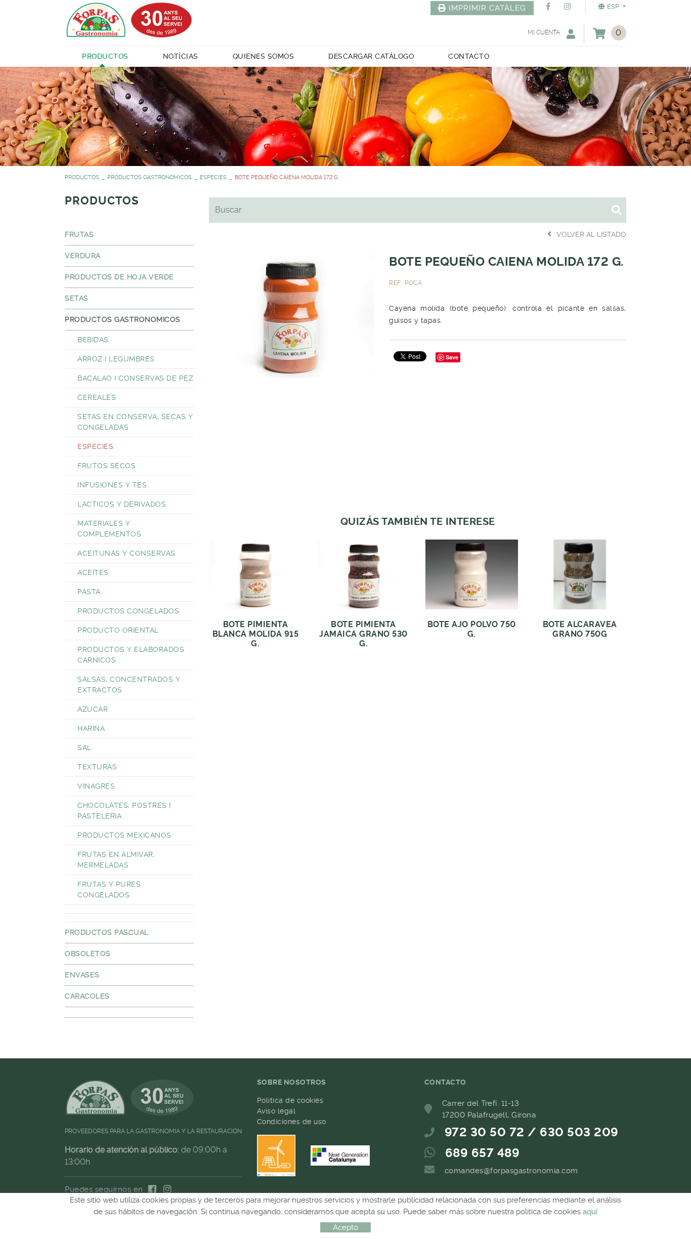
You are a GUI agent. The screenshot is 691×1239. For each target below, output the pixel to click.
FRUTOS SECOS (106, 466)
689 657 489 (482, 1153)
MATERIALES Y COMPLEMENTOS (109, 528)
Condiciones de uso (291, 1122)
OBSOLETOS (88, 953)
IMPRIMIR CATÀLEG (487, 8)
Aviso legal (276, 1111)
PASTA (89, 592)
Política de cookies (290, 1100)
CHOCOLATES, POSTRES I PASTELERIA (124, 810)
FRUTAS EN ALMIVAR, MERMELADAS (116, 859)
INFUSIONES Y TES (112, 485)
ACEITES (93, 572)
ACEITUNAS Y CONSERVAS (126, 553)
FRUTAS (79, 234)
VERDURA (83, 256)
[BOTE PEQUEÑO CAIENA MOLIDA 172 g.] (291, 314)
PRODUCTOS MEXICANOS (124, 835)
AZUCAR (92, 709)
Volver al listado (591, 234)
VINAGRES (96, 786)
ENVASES (82, 975)
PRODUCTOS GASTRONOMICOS (149, 177)
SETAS (77, 298)
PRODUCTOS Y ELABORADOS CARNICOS (130, 654)
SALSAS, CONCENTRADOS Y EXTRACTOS (128, 684)
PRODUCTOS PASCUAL (107, 932)
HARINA (91, 728)
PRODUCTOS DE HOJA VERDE (119, 277)
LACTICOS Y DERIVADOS (121, 504)
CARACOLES (87, 996)
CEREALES (96, 397)
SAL (84, 748)
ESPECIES (213, 177)
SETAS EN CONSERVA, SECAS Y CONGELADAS (135, 421)
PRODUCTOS (82, 177)
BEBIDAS (93, 340)
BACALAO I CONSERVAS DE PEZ (135, 378)
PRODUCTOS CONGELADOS (128, 611)
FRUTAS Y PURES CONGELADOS (109, 889)
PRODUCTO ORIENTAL (118, 630)
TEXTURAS (97, 767)
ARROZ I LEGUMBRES (116, 359)
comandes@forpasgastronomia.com (511, 1170)
